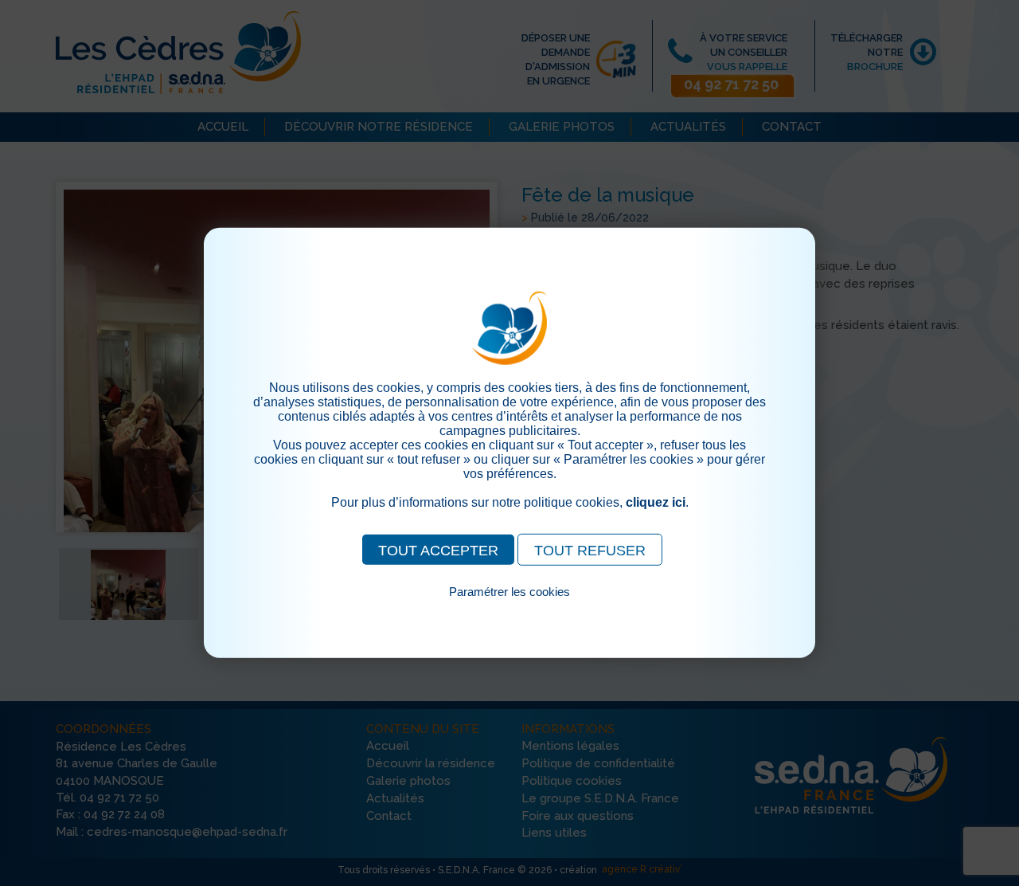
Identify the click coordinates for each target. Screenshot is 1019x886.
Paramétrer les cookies (509, 591)
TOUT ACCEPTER (438, 551)
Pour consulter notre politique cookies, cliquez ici (509, 610)
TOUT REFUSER (590, 551)
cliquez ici (655, 502)
